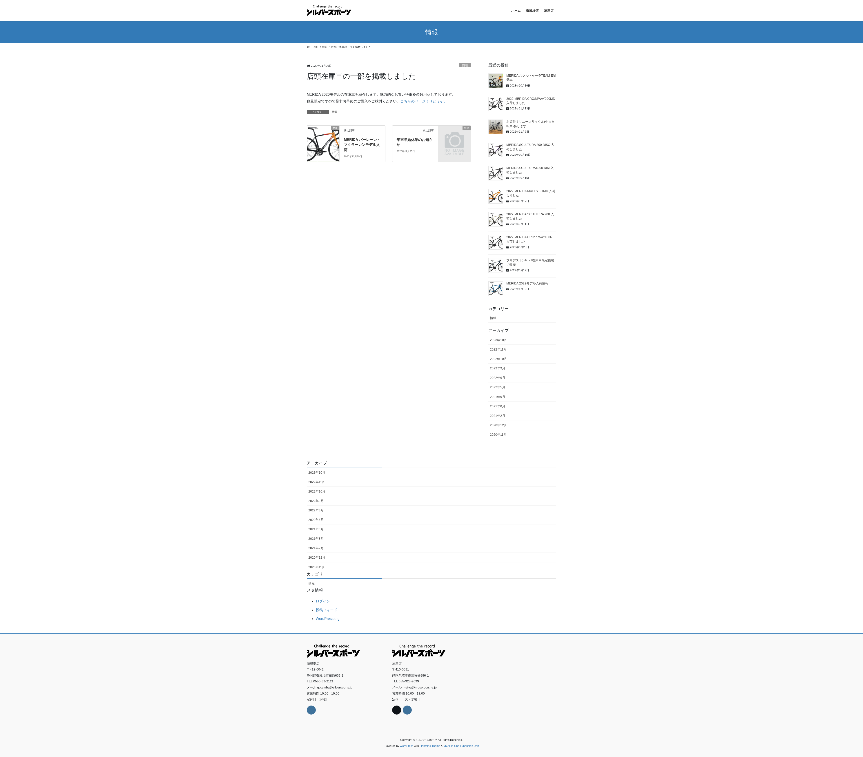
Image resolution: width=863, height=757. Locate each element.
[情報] (323, 135)
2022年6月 (497, 378)
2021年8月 (497, 406)
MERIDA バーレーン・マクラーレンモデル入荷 (362, 145)
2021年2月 (497, 415)
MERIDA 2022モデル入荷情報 (527, 283)
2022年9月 (497, 368)
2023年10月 (498, 340)
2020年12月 (498, 425)
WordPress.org (328, 619)
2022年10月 (498, 359)
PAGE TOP (840, 730)
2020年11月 (498, 434)
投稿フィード (326, 610)
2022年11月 (498, 349)
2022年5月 (497, 387)
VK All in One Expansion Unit (461, 746)
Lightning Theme (430, 746)
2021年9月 (497, 397)
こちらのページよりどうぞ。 (423, 101)
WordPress (406, 746)
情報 (465, 65)
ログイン (323, 601)
